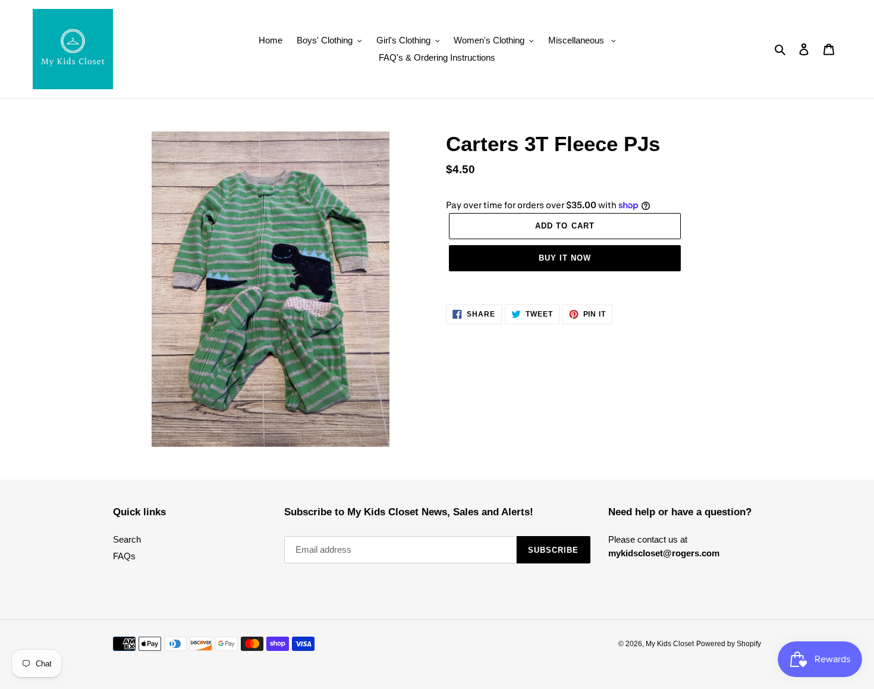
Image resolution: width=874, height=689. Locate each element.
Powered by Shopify (728, 644)
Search (127, 539)
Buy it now (565, 257)
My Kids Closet (670, 644)
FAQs (124, 556)
